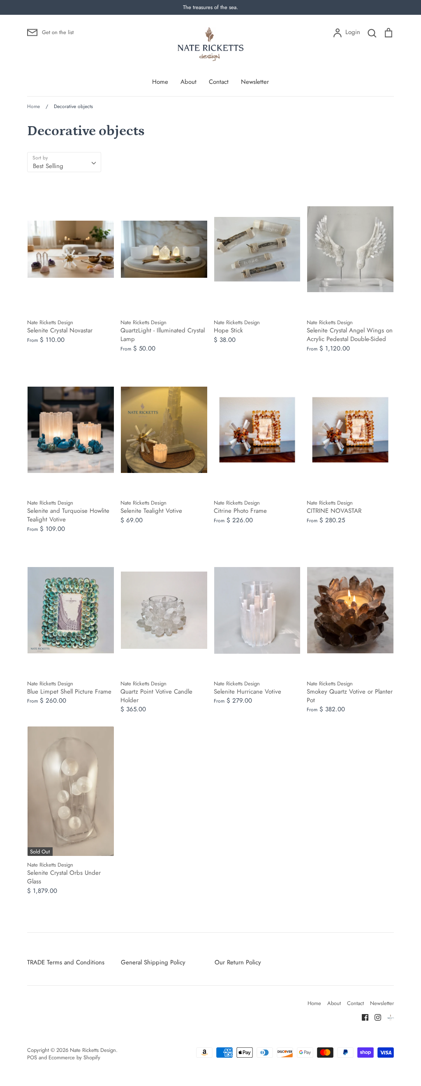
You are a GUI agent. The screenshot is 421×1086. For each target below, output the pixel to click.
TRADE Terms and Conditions (65, 962)
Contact (219, 81)
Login (352, 32)
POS (32, 1057)
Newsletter (255, 81)
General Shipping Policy (153, 962)
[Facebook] (362, 1016)
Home (160, 81)
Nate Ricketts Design (93, 1050)
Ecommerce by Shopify (74, 1057)
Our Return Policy (238, 962)
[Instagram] (374, 1016)
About (188, 81)
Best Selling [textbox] (48, 166)
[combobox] (64, 162)
